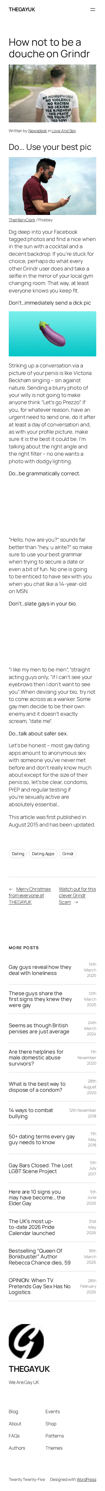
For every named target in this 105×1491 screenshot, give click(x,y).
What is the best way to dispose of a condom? (37, 1087)
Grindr (68, 853)
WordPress (86, 1479)
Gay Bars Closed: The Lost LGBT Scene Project (41, 1168)
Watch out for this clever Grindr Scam (77, 895)
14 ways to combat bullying (31, 1113)
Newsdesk (37, 130)
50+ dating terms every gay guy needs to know (42, 1139)
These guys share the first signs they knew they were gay (40, 999)
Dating (18, 853)
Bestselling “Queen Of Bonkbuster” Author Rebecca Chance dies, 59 (40, 1256)
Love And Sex (64, 130)
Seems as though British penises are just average (39, 1028)
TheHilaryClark (22, 219)
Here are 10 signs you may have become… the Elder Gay (37, 1197)
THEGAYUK (22, 9)
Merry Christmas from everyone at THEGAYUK (29, 895)
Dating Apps (43, 853)
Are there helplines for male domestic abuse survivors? (36, 1057)
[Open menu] (92, 9)
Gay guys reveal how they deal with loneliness (40, 970)
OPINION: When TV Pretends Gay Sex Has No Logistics (40, 1286)
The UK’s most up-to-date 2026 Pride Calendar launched (32, 1227)
